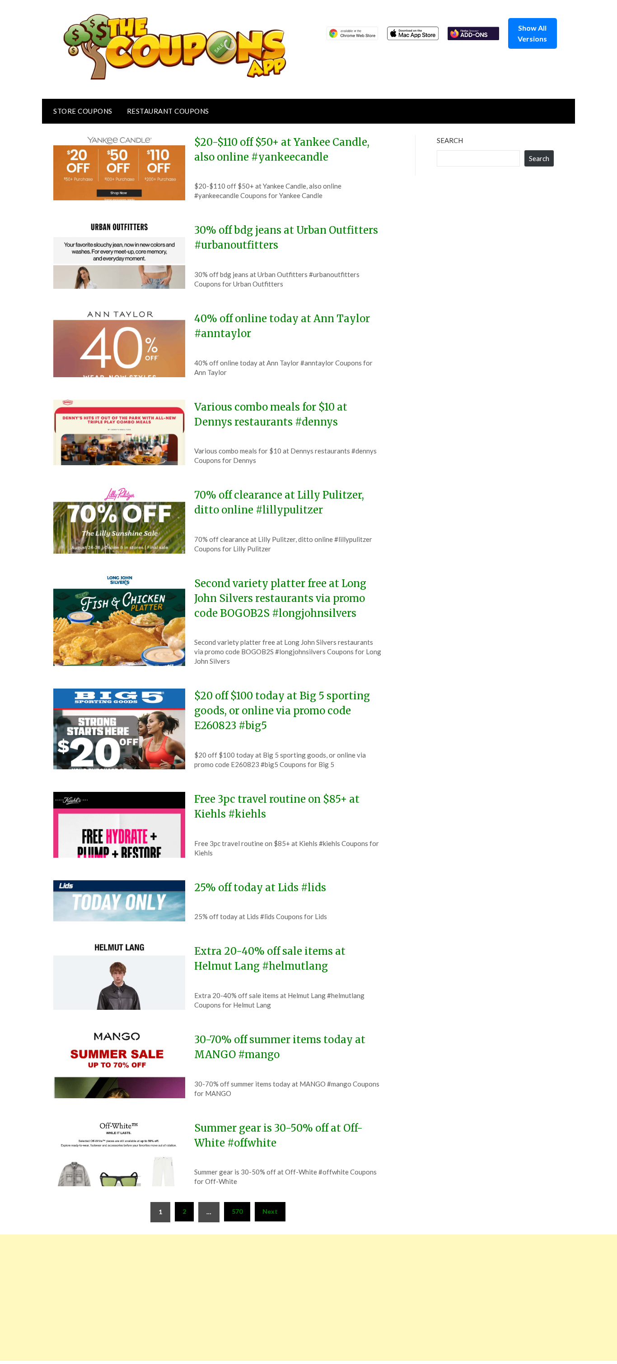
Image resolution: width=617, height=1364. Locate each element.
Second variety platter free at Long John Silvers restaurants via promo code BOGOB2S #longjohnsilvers (280, 598)
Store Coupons (82, 111)
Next (270, 1211)
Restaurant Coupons (168, 111)
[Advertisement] (271, 1298)
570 (237, 1211)
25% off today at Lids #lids (260, 887)
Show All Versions (532, 33)
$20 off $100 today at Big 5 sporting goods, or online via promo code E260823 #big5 (282, 710)
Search (450, 140)
